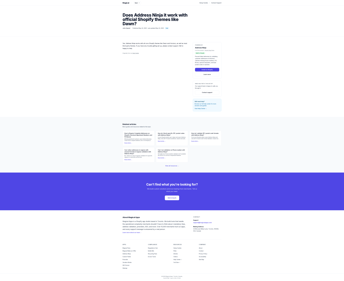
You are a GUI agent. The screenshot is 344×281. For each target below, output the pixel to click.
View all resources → (172, 166)
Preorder (125, 259)
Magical (126, 3)
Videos (175, 256)
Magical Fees (126, 248)
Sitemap (125, 268)
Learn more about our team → (132, 232)
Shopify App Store (209, 50)
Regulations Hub (153, 248)
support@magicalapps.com (202, 222)
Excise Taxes (152, 256)
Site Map (201, 259)
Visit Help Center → (201, 108)
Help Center (135, 53)
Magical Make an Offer (129, 251)
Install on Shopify (207, 69)
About (200, 248)
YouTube (176, 262)
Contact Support (216, 3)
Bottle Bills (151, 251)
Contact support (207, 92)
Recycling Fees (152, 254)
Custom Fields (127, 256)
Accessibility (202, 256)
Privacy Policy (203, 254)
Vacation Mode (127, 262)
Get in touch (172, 198)
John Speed (126, 28)
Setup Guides (203, 3)
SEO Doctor (126, 265)
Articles (175, 254)
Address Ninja (127, 254)
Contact (201, 251)
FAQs (174, 251)
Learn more (207, 74)
